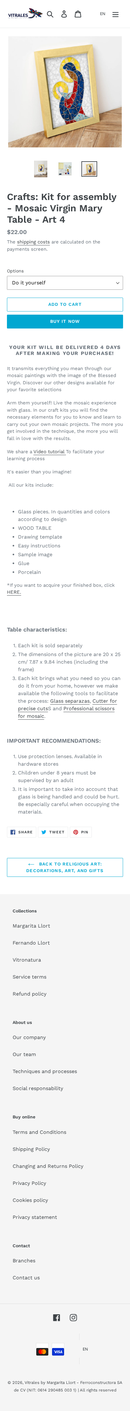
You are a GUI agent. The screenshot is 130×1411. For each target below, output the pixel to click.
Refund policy (29, 994)
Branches (24, 1261)
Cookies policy (30, 1200)
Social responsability (38, 1088)
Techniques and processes (45, 1071)
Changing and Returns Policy (48, 1166)
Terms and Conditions (39, 1132)
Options (15, 270)
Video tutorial (49, 451)
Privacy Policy (29, 1183)
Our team (24, 1054)
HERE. (14, 592)
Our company (29, 1037)
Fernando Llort (31, 943)
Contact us (26, 1278)
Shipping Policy (31, 1149)
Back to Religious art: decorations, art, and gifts (64, 867)
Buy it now (65, 321)
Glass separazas (70, 701)
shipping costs (33, 242)
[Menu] (115, 14)
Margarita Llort (31, 926)
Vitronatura (27, 960)
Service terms (29, 977)
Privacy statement (35, 1217)
